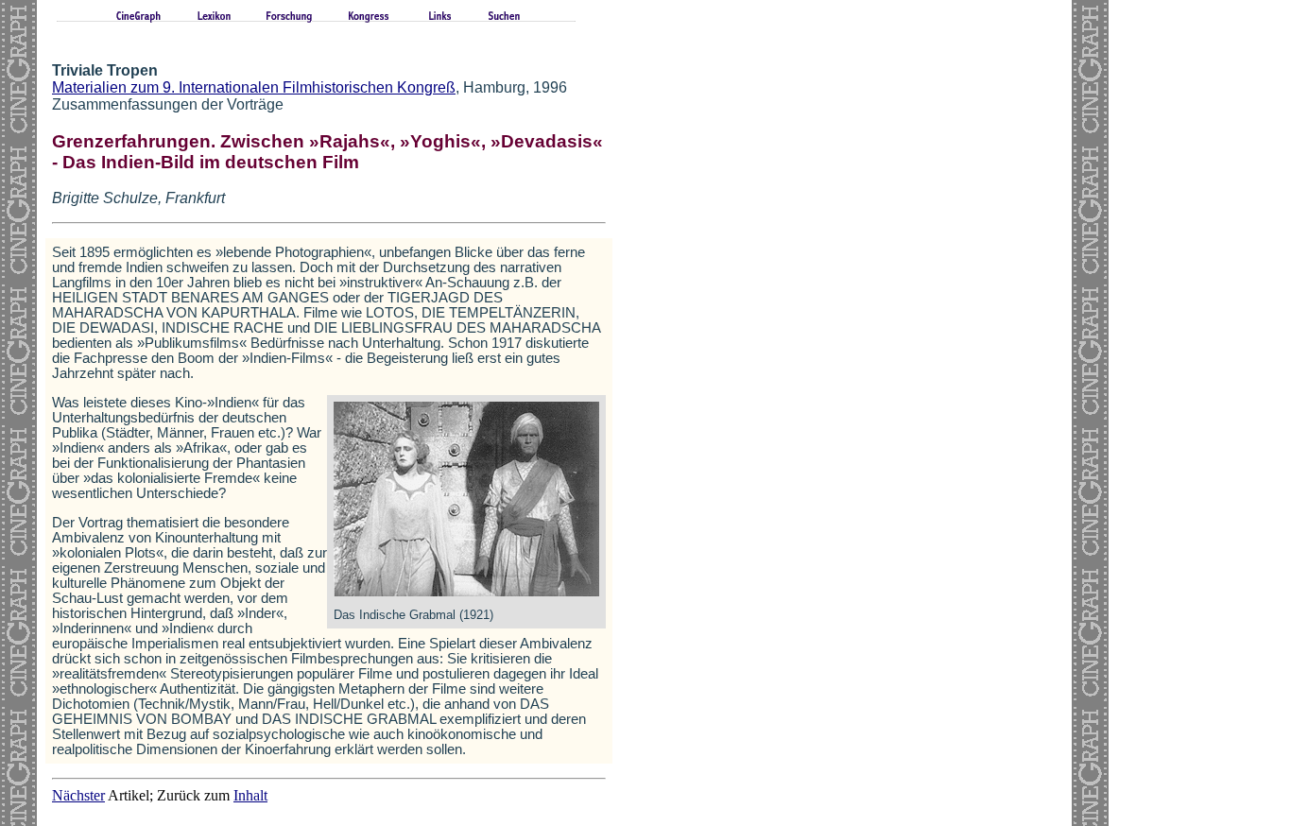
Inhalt (250, 795)
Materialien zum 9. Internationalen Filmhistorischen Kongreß (254, 87)
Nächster (78, 795)
